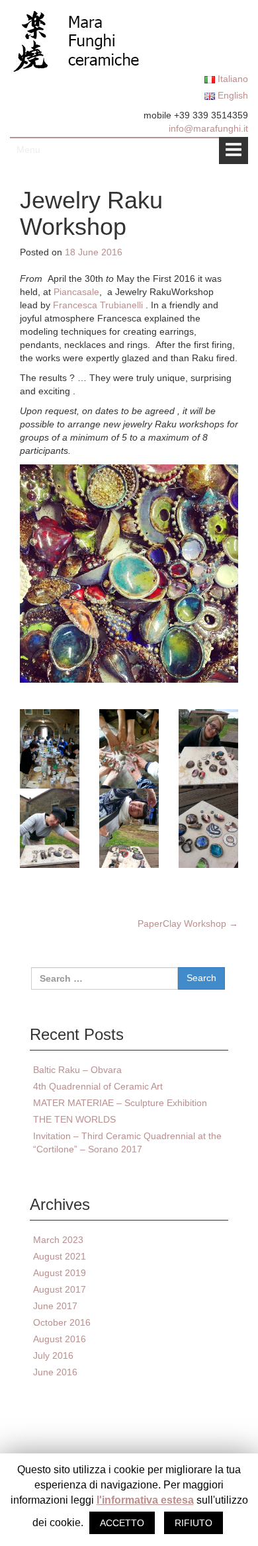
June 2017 (55, 1306)
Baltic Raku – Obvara (77, 1069)
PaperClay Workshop (188, 923)
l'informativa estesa (145, 1500)
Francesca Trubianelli (98, 305)
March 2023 (58, 1239)
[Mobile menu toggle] (233, 150)
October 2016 (62, 1322)
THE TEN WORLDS (74, 1119)
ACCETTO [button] (122, 1523)
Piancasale (75, 291)
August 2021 (59, 1256)
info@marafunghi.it (208, 128)
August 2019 (59, 1272)
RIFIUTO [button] (193, 1523)
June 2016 (55, 1372)
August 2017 (59, 1289)
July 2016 (53, 1355)
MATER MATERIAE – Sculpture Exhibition (120, 1102)
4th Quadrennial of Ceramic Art (98, 1086)
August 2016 (59, 1339)
